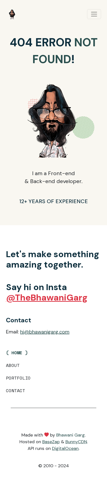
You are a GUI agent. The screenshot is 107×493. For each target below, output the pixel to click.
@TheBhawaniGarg (47, 297)
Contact (15, 390)
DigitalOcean (65, 448)
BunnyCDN (76, 442)
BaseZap (51, 442)
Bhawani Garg (70, 435)
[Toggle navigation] (94, 14)
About (13, 365)
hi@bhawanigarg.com (44, 332)
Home (16, 352)
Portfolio (18, 378)
